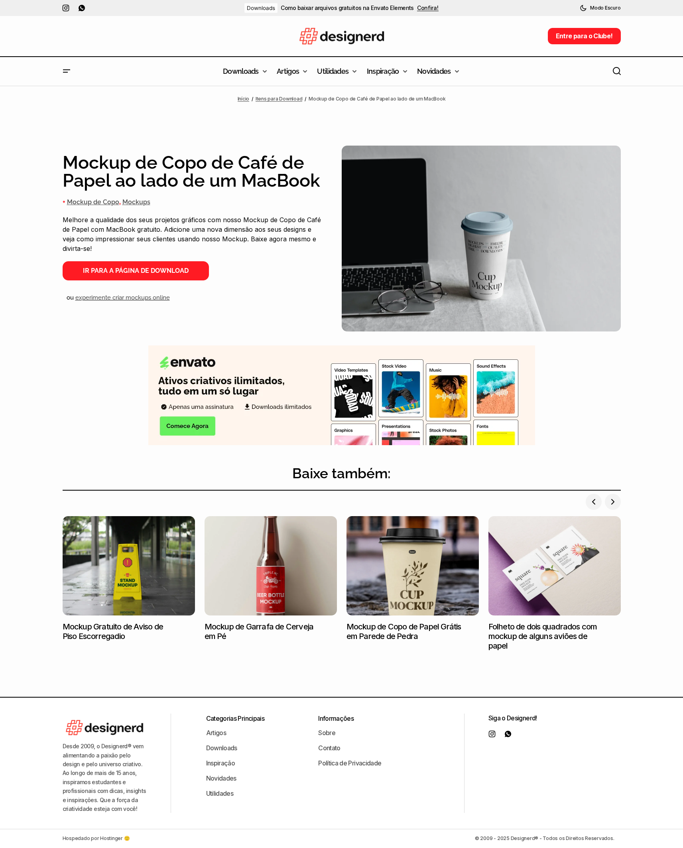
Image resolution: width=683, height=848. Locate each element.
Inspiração (220, 763)
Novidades (221, 778)
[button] (600, 8)
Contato (329, 748)
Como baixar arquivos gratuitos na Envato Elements (347, 8)
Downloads (261, 8)
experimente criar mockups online (122, 297)
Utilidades (220, 793)
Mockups (136, 202)
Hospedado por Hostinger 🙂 (96, 838)
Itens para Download (279, 99)
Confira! (428, 8)
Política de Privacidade (349, 763)
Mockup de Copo (93, 202)
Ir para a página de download (136, 270)
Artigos (216, 733)
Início (244, 99)
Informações (336, 718)
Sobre (326, 733)
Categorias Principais (235, 718)
